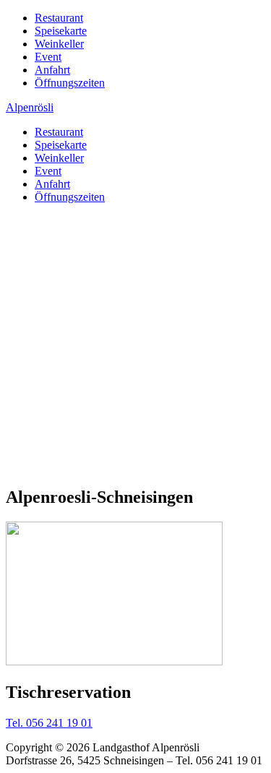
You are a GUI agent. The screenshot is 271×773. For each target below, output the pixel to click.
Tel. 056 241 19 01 (49, 723)
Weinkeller (59, 44)
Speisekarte (61, 31)
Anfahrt (52, 70)
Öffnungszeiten (70, 83)
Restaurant (59, 18)
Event (48, 57)
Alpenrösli (29, 107)
